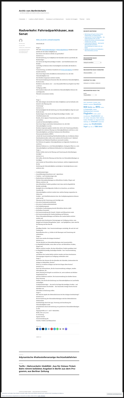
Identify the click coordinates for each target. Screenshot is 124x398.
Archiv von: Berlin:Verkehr (32, 11)
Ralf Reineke (22, 43)
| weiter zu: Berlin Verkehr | (36, 19)
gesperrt (99, 113)
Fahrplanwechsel (88, 111)
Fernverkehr (96, 111)
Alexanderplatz (90, 102)
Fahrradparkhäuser (23, 51)
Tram (89, 126)
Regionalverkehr (100, 120)
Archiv (85, 93)
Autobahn (95, 102)
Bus (94, 107)
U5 (91, 126)
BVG (98, 107)
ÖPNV (100, 126)
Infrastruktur (22, 47)
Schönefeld (94, 121)
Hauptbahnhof (95, 116)
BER (85, 107)
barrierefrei (90, 104)
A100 (85, 102)
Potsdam (90, 120)
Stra (90, 124)
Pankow (85, 120)
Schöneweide (101, 121)
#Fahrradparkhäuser (62, 49)
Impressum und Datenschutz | (55, 19)
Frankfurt (95, 113)
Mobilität (87, 117)
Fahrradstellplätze (23, 52)
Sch (89, 121)
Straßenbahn (97, 124)
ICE (84, 117)
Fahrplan (95, 109)
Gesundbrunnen (87, 116)
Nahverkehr (93, 118)
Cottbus (102, 107)
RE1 (94, 119)
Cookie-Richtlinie (41, 395)
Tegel (86, 127)
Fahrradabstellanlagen (24, 49)
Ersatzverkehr (88, 109)
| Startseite (22, 19)
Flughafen (88, 113)
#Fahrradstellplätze (66, 69)
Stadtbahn (86, 124)
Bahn (99, 102)
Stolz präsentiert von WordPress (40, 391)
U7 (93, 126)
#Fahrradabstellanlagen (48, 49)
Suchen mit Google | (72, 19)
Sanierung (86, 121)
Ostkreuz (102, 118)
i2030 (102, 116)
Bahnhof (86, 104)
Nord (97, 118)
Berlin (90, 107)
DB (84, 109)
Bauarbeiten (97, 104)
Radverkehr (28, 47)
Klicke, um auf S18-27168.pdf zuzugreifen (48, 39)
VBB (96, 127)
